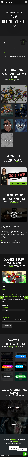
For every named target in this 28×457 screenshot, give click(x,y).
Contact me (14, 448)
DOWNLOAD (7, 326)
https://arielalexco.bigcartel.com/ (9, 52)
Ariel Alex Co (9, 2)
